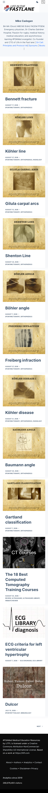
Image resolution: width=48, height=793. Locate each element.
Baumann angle (20, 464)
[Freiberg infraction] (24, 338)
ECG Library (37, 661)
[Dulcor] (24, 682)
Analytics (28, 762)
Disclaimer (25, 768)
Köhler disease (19, 412)
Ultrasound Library (31, 598)
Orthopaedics (26, 107)
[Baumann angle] (24, 443)
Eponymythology (12, 713)
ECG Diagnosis (26, 661)
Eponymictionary (12, 107)
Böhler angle (17, 308)
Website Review (11, 601)
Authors (17, 762)
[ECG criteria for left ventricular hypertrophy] (24, 622)
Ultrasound (17, 598)
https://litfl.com (22, 753)
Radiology (37, 160)
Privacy (34, 768)
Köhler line (15, 151)
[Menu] (4, 2)
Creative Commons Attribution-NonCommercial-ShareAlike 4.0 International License (21, 746)
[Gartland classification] (24, 495)
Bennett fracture (21, 99)
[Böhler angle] (24, 286)
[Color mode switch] (37, 2)
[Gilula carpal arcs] (24, 181)
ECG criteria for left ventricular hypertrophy (23, 649)
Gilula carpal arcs (22, 203)
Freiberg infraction (23, 360)
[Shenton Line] (24, 234)
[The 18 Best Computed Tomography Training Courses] (24, 552)
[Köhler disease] (24, 390)
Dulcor (11, 704)
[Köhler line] (24, 129)
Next (39, 726)
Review (8, 598)
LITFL (8, 743)
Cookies (14, 768)
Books (42, 45)
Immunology (26, 713)
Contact (38, 762)
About (9, 762)
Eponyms (33, 45)
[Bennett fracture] (24, 77)
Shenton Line (18, 255)
